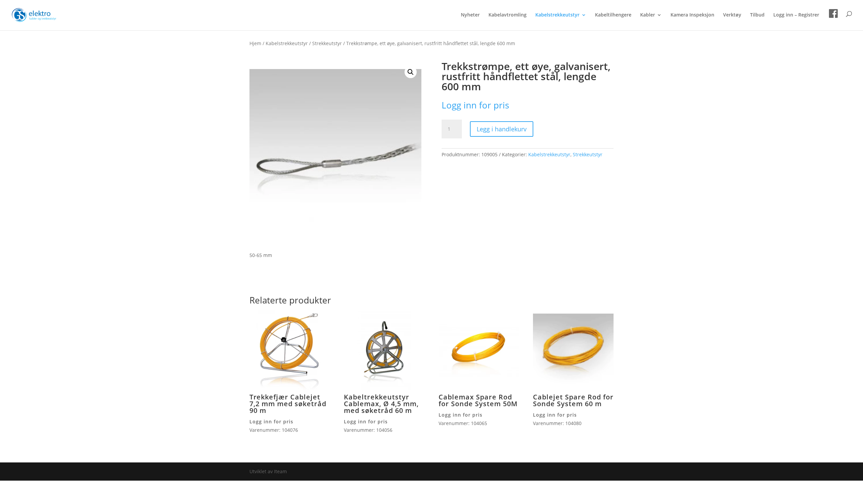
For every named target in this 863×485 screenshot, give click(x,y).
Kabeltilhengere (613, 15)
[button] (411, 72)
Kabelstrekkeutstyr (557, 15)
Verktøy (732, 15)
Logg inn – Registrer (796, 15)
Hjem (255, 43)
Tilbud (757, 15)
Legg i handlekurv (502, 129)
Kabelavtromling (507, 15)
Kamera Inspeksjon (692, 15)
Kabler (647, 15)
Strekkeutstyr (327, 43)
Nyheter (470, 15)
